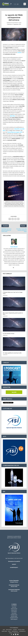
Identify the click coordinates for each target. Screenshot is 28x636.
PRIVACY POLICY (16, 632)
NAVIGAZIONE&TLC (15, 631)
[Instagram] (15, 634)
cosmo (20, 22)
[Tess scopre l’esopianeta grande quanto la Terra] (14, 304)
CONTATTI (14, 564)
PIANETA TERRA (4, 631)
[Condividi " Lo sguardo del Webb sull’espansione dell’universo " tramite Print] (18, 219)
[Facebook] (11, 634)
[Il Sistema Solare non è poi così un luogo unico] (14, 283)
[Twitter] (13, 634)
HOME (4, 629)
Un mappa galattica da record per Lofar (12, 353)
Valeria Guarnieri (14, 591)
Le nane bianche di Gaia (8, 333)
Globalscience (15, 627)
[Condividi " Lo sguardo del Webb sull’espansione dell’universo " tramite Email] (15, 219)
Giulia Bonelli (15, 22)
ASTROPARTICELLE (22, 631)
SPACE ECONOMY (9, 629)
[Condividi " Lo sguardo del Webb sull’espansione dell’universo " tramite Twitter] (12, 219)
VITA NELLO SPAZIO (21, 629)
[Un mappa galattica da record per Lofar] (14, 344)
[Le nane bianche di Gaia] (14, 325)
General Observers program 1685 (15, 132)
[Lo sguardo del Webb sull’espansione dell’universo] (14, 34)
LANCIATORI (15, 629)
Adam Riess (12, 116)
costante (19, 52)
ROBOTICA (10, 632)
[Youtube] (17, 634)
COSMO (9, 631)
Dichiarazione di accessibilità (14, 561)
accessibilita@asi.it (14, 567)
